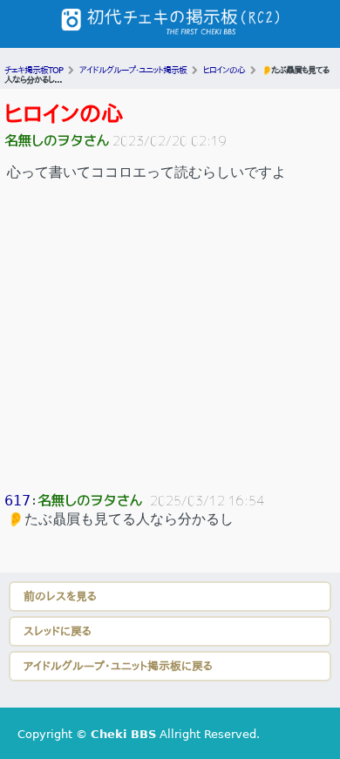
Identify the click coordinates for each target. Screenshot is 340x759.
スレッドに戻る (58, 631)
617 (17, 500)
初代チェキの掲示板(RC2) (170, 24)
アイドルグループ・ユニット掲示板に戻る (118, 666)
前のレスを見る (60, 596)
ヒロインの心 (64, 114)
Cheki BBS (123, 734)
